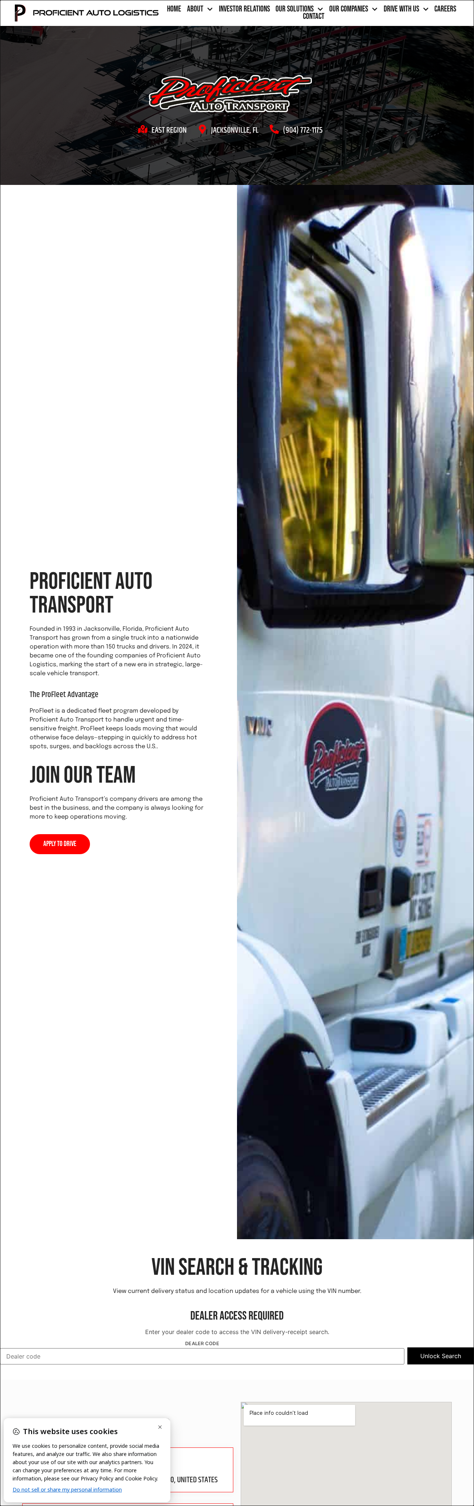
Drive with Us (401, 9)
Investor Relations (244, 9)
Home (174, 9)
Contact (313, 16)
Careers (445, 9)
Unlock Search (440, 1356)
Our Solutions (295, 9)
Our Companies (348, 9)
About (195, 9)
